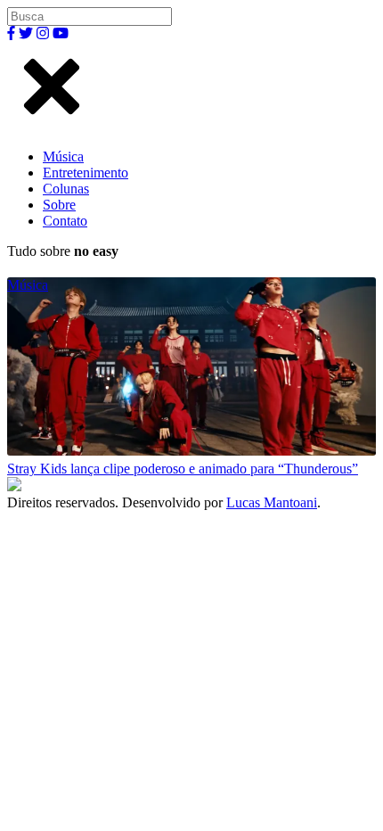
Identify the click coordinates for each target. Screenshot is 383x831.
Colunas (66, 188)
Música (63, 156)
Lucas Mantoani (271, 502)
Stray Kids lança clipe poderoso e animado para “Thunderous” (182, 468)
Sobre (59, 204)
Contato (65, 220)
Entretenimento (85, 172)
